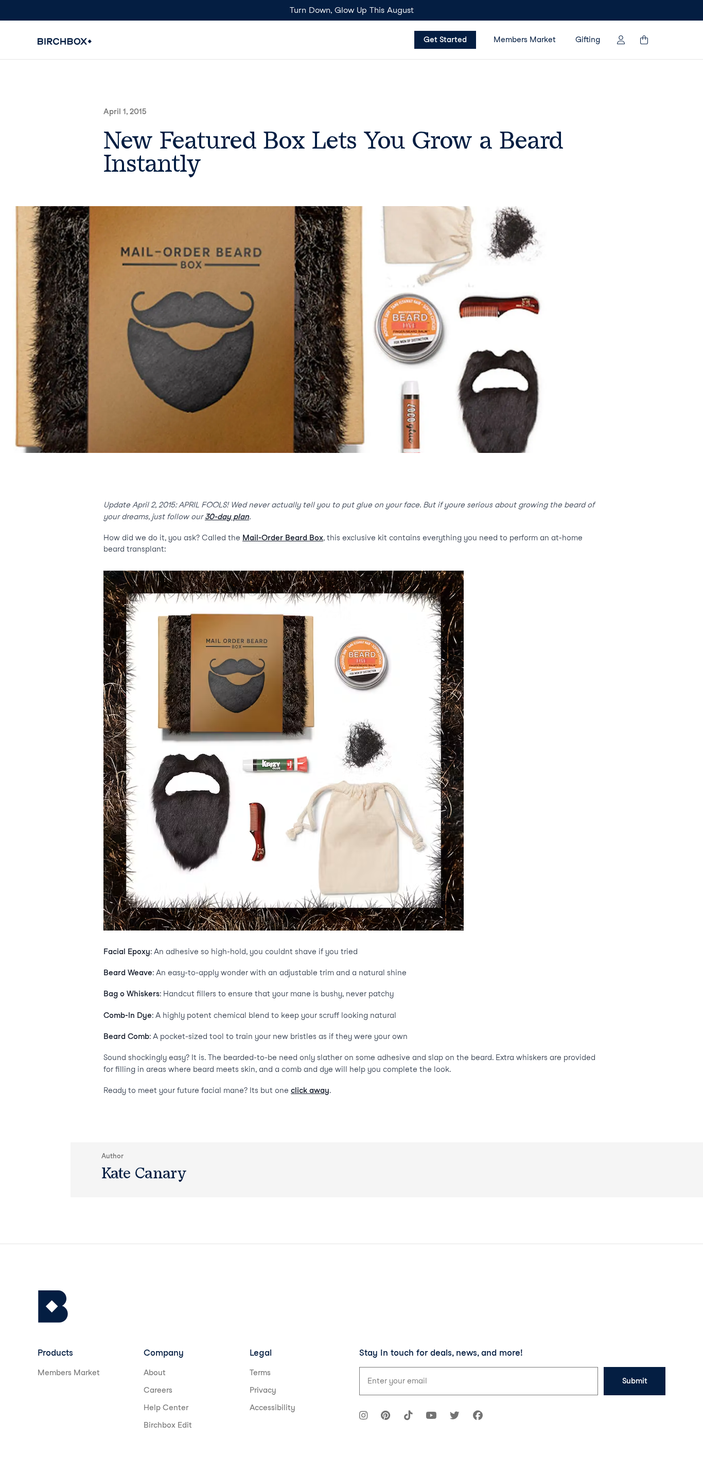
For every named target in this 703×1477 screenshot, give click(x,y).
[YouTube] (431, 1417)
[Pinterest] (385, 1417)
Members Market (525, 39)
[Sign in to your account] (620, 40)
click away (310, 1090)
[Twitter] (455, 1417)
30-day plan (227, 516)
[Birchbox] (53, 1306)
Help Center (166, 1407)
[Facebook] (478, 1417)
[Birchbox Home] (65, 41)
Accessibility (272, 1407)
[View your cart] (648, 40)
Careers (158, 1390)
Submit (634, 1380)
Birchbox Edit (168, 1425)
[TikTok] (408, 1417)
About (155, 1372)
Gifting (587, 39)
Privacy (263, 1390)
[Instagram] (363, 1417)
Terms (260, 1372)
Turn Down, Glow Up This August (352, 10)
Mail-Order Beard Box (282, 537)
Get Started (445, 39)
